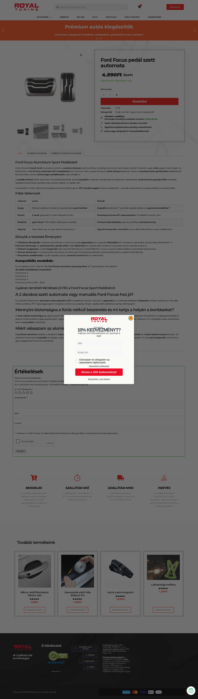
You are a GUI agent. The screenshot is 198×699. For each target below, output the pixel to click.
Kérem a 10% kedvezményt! (99, 372)
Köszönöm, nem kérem (99, 379)
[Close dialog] (131, 318)
